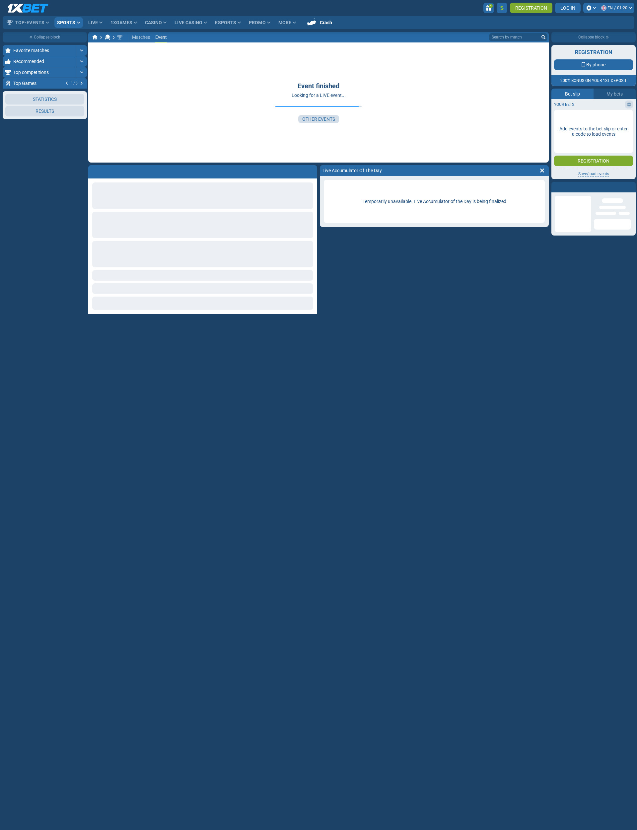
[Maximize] (81, 50)
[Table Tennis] (107, 37)
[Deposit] (502, 8)
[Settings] (591, 8)
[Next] (81, 83)
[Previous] (66, 83)
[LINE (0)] (95, 37)
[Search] (543, 37)
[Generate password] (612, 157)
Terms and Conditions (597, 198)
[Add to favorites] (81, 94)
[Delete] (542, 170)
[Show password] (626, 157)
